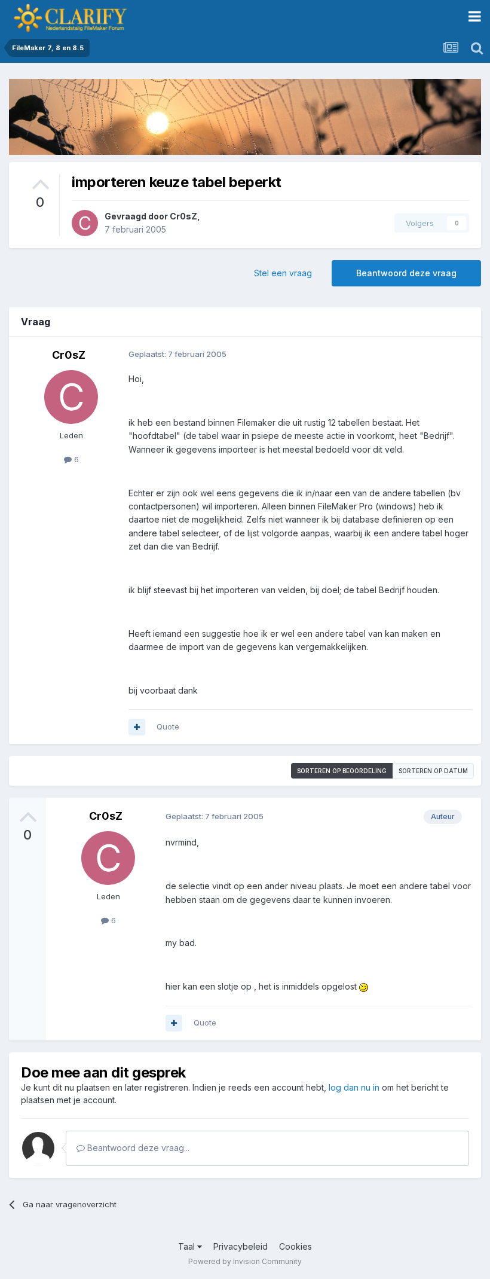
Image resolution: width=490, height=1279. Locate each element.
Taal (187, 1246)
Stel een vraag (283, 273)
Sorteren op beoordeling (342, 770)
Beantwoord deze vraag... (137, 1148)
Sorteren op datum (433, 770)
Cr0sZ (183, 216)
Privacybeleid (240, 1246)
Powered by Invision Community (245, 1261)
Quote (168, 726)
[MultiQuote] (136, 727)
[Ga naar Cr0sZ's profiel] (85, 223)
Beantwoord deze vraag (406, 273)
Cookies (295, 1246)
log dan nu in (354, 1087)
